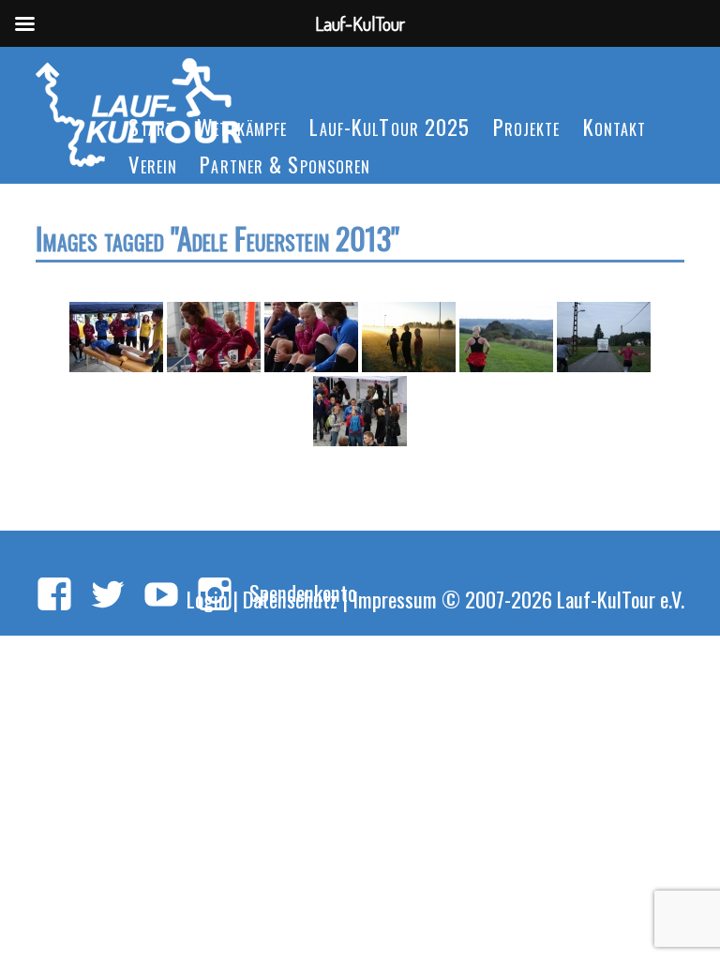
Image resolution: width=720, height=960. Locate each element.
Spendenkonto (302, 592)
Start (151, 126)
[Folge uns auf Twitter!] (108, 595)
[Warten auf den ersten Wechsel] (409, 337)
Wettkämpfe (242, 126)
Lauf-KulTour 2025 (389, 126)
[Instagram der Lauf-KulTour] (214, 595)
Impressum (394, 598)
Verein (152, 163)
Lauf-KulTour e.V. (620, 598)
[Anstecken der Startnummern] (214, 337)
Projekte (527, 126)
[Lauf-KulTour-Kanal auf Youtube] (161, 595)
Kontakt (615, 126)
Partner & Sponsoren (285, 163)
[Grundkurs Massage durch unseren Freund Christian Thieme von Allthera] (116, 337)
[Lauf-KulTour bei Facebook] (54, 595)
